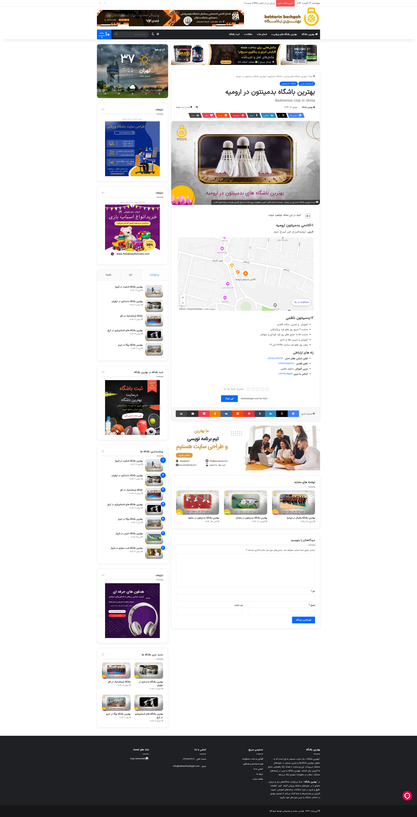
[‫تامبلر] (260, 413)
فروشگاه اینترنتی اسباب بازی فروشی (132, 202)
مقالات (249, 34)
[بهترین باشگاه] (291, 17)
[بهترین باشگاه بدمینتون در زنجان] (245, 502)
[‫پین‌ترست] (249, 413)
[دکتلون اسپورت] (245, 54)
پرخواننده (154, 275)
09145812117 (188, 759)
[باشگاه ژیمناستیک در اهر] (154, 320)
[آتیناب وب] (245, 448)
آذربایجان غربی (306, 83)
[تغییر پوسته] (153, 34)
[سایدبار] (157, 34)
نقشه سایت (257, 779)
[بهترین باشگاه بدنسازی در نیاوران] (154, 306)
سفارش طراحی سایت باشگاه (132, 119)
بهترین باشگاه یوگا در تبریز (130, 345)
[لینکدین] (270, 413)
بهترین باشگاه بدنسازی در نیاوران (127, 301)
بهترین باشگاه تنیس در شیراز (129, 533)
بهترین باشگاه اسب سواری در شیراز (127, 548)
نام (313, 591)
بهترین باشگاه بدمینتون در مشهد (203, 518)
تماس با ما (258, 769)
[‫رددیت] (238, 413)
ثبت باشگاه (234, 34)
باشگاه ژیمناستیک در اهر (131, 316)
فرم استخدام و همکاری (253, 764)
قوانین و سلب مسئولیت (252, 759)
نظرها (108, 275)
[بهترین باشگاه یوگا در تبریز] (154, 349)
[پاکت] (204, 413)
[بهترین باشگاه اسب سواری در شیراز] (154, 553)
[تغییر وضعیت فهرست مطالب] (306, 216)
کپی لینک (229, 398)
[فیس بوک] (293, 413)
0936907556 (285, 374)
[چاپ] (181, 413)
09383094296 (275, 359)
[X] (282, 413)
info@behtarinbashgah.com (186, 766)
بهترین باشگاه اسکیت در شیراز (129, 287)
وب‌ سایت (238, 605)
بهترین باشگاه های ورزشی (285, 34)
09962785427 (286, 364)
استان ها (263, 34)
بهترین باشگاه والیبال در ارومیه (301, 518)
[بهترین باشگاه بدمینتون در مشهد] (197, 502)
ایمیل (312, 605)
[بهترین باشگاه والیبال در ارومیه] (293, 502)
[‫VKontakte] (226, 413)
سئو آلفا (273, 811)
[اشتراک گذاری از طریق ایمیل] (192, 413)
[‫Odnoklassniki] (215, 413)
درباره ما (259, 774)
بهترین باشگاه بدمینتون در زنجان (251, 518)
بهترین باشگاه (308, 34)
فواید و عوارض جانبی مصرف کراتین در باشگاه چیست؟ (250, 3)
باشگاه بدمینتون (274, 76)
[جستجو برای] (116, 34)
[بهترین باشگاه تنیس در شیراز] (154, 538)
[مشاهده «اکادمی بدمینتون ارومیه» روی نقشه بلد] (245, 274)
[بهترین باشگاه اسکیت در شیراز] (154, 291)
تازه (130, 275)
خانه (311, 76)
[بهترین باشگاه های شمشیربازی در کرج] (154, 335)
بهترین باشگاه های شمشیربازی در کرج (125, 330)
